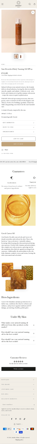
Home (2, 64)
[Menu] (2, 4)
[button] (29, 4)
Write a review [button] (18, 369)
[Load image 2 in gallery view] (21, 56)
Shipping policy (19, 439)
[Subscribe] (34, 405)
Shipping (10, 75)
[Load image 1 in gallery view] (16, 56)
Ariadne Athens (15, 437)
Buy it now (18, 144)
